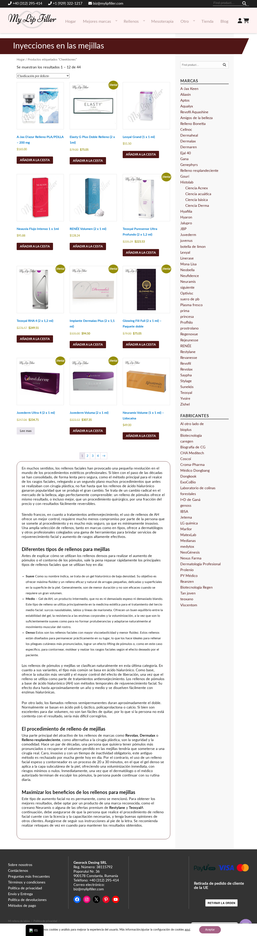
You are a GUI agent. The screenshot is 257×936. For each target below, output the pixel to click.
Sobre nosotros (20, 865)
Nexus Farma (190, 558)
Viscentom (188, 605)
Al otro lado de (192, 424)
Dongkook (188, 476)
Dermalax (188, 141)
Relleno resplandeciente (199, 171)
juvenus (186, 241)
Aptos (185, 100)
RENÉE (185, 346)
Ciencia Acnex (196, 188)
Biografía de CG (192, 447)
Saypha (186, 375)
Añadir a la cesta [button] (35, 160)
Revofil (185, 364)
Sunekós (187, 387)
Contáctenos (18, 871)
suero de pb (189, 299)
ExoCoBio (188, 482)
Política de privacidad (25, 888)
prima (184, 311)
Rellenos (131, 22)
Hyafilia (186, 211)
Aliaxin (185, 95)
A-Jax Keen (189, 89)
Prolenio (187, 570)
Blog (224, 22)
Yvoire (185, 399)
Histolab (186, 182)
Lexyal (185, 252)
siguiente (187, 287)
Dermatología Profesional (200, 564)
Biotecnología (191, 436)
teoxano (186, 599)
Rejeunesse (189, 340)
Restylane (188, 352)
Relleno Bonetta (193, 124)
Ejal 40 (185, 153)
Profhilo (186, 322)
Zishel (185, 404)
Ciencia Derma (197, 206)
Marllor (186, 529)
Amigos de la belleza (196, 118)
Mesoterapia (162, 22)
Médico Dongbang (195, 471)
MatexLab (188, 535)
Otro (185, 22)
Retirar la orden (221, 903)
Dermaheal (189, 135)
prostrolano (189, 328)
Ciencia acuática (198, 194)
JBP (183, 229)
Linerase (187, 258)
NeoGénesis (190, 552)
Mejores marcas (97, 22)
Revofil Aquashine (194, 112)
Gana (184, 159)
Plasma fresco (191, 305)
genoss (185, 506)
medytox (187, 547)
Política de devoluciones (27, 900)
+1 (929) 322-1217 (67, 3)
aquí (187, 929)
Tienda (207, 22)
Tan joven (188, 593)
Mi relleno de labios (19, 921)
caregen (186, 441)
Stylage (186, 381)
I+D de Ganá (190, 500)
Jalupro (186, 223)
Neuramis (188, 282)
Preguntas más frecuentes (29, 876)
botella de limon (193, 247)
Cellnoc (186, 130)
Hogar (70, 22)
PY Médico (189, 576)
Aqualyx (186, 106)
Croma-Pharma (192, 465)
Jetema (186, 517)
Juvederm (188, 235)
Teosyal (186, 393)
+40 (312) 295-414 (27, 3)
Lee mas (26, 430)
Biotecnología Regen (196, 587)
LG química (189, 523)
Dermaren (188, 147)
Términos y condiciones (26, 882)
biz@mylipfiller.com (108, 3)
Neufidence (189, 276)
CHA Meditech (192, 453)
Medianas (188, 541)
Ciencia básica (196, 200)
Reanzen (187, 582)
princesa (187, 317)
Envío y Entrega (20, 894)
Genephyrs (189, 165)
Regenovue (189, 334)
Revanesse (188, 358)
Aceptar (210, 929)
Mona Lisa (188, 264)
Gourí (184, 176)
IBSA (184, 512)
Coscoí (185, 459)
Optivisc (186, 293)
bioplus (186, 430)
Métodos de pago (22, 906)
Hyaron (186, 217)
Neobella (187, 270)
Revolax (186, 369)
